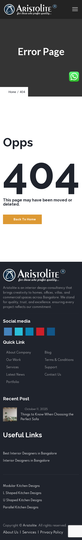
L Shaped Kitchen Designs (22, 493)
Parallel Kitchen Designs (20, 507)
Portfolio (12, 382)
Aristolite (30, 525)
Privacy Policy (51, 532)
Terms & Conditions (59, 360)
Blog (48, 352)
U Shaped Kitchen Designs (22, 500)
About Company (18, 352)
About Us (10, 532)
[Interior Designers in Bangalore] (30, 9)
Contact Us (53, 374)
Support (51, 367)
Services (12, 367)
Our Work (13, 360)
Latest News (15, 374)
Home (11, 92)
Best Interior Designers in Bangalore (30, 453)
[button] (22, 219)
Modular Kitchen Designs (21, 486)
